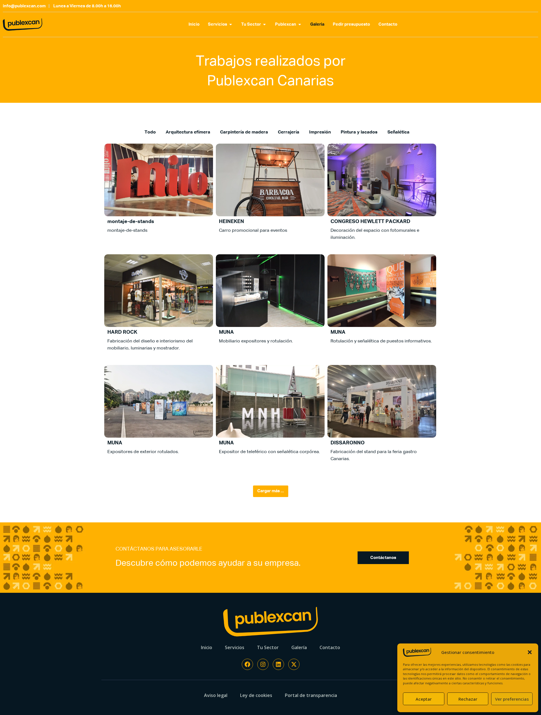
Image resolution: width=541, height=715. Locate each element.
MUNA (226, 332)
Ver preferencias (512, 699)
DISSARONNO (348, 443)
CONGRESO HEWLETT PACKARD (370, 221)
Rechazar (467, 699)
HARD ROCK (122, 332)
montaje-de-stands (130, 221)
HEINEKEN (231, 221)
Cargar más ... (270, 491)
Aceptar (424, 699)
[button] (530, 652)
